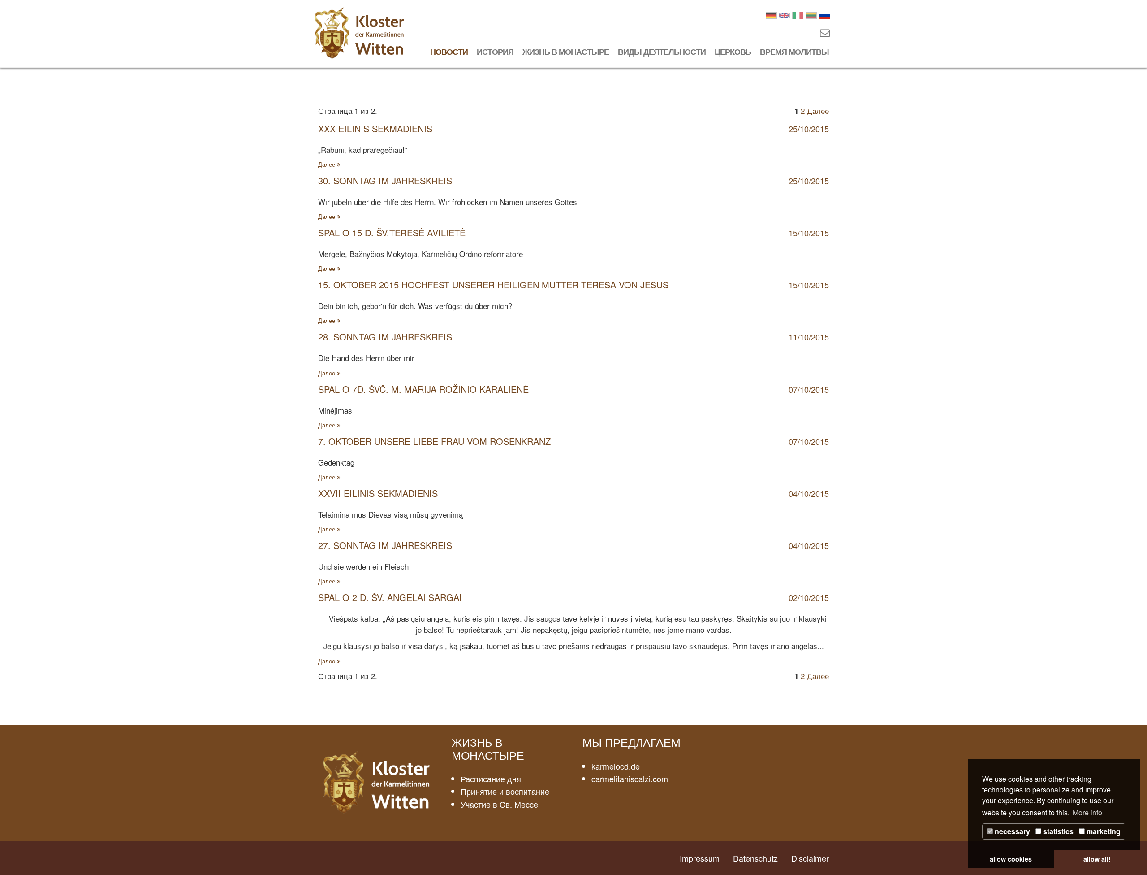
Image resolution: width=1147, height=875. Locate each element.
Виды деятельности (662, 51)
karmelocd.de (615, 766)
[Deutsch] (771, 14)
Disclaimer (810, 858)
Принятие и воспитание (505, 791)
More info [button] (1087, 812)
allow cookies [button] (1011, 858)
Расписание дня (491, 778)
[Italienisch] (797, 14)
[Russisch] (824, 14)
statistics (1057, 831)
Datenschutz (755, 858)
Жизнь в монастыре (565, 51)
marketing (1103, 831)
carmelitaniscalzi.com (629, 778)
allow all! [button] (1097, 858)
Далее (818, 110)
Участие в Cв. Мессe (499, 804)
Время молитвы (794, 51)
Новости (449, 51)
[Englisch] (784, 14)
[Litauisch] (811, 14)
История (495, 51)
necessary (1011, 831)
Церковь (733, 51)
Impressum (700, 858)
